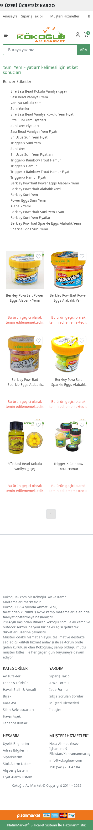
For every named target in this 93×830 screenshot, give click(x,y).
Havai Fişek (12, 716)
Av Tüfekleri (12, 676)
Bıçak (7, 696)
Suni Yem (17, 148)
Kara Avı (9, 703)
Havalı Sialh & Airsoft (19, 689)
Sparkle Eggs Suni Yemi (29, 229)
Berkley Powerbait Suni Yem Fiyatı (37, 212)
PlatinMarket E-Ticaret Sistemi (32, 825)
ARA (83, 49)
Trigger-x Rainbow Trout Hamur (35, 160)
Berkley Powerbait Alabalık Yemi (35, 189)
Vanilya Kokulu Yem (25, 102)
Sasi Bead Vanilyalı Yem (29, 97)
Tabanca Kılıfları (16, 723)
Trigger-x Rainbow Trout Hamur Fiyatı (40, 171)
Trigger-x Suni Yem (25, 143)
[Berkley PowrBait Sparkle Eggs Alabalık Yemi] (25, 354)
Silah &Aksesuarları (18, 709)
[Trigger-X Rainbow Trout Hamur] (68, 438)
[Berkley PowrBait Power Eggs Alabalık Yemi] (25, 270)
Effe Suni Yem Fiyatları (28, 120)
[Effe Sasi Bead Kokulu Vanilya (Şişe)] (25, 438)
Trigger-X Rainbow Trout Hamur (68, 466)
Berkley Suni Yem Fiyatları (31, 217)
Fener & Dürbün (16, 683)
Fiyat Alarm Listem (17, 777)
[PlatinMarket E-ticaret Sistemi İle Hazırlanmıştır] (28, 815)
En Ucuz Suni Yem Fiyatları (31, 154)
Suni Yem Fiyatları (24, 125)
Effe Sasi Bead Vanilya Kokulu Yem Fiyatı (42, 114)
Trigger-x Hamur (23, 166)
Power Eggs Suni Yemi (28, 200)
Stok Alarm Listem (17, 763)
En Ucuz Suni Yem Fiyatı (29, 137)
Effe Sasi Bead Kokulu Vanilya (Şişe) (24, 466)
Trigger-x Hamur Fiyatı (28, 177)
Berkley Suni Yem (24, 194)
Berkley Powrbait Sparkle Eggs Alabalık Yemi (45, 223)
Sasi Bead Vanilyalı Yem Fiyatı (33, 131)
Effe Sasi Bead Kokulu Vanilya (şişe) (38, 91)
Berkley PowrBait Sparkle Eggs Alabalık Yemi (25, 382)
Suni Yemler (20, 108)
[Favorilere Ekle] (38, 256)
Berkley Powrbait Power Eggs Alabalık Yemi (44, 183)
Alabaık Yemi (20, 206)
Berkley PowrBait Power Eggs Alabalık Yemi (24, 298)
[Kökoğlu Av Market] (41, 34)
